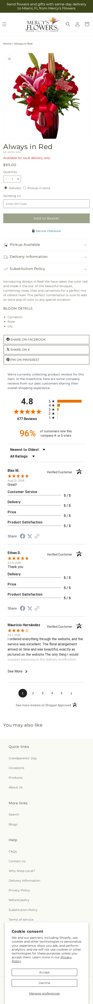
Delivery (15, 188)
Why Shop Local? (22, 871)
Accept (44, 972)
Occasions (16, 768)
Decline (44, 983)
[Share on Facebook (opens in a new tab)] (22, 537)
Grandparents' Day (23, 758)
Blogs (13, 824)
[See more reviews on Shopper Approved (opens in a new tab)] (37, 537)
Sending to (18, 196)
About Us (16, 787)
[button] (68, 24)
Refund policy (19, 900)
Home (7, 43)
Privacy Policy (19, 890)
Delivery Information (24, 881)
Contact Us (17, 861)
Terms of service (21, 920)
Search (14, 814)
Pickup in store (38, 188)
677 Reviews (31, 419)
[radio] (67, 401)
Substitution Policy (23, 910)
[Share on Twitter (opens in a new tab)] (29, 536)
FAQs (13, 851)
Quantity (10, 172)
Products (15, 778)
